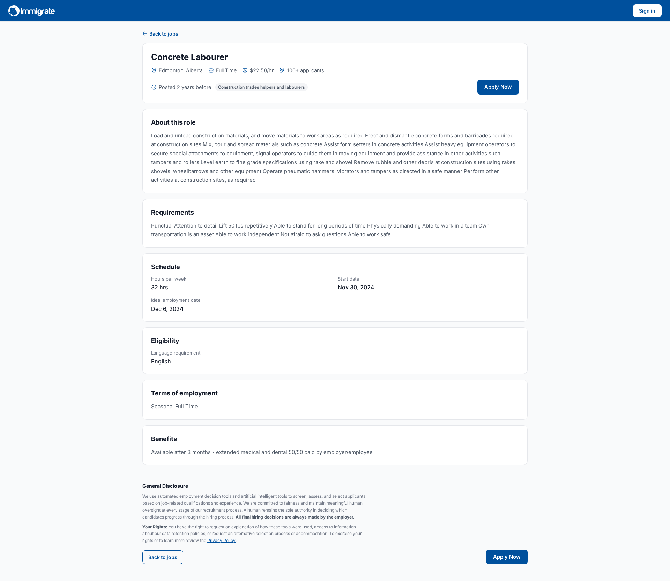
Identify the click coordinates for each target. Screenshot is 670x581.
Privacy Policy (221, 540)
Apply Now (498, 86)
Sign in (647, 11)
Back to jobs (163, 34)
